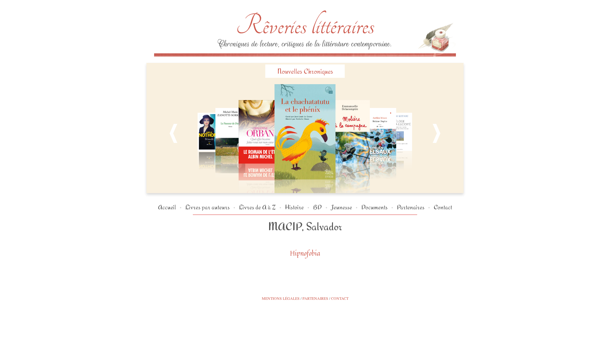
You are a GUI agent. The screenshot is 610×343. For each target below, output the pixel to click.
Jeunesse (341, 207)
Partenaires (410, 207)
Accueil (167, 207)
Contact (443, 207)
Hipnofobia (305, 253)
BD (317, 207)
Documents (374, 207)
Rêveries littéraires (305, 25)
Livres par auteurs (207, 207)
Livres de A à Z (257, 207)
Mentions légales (281, 298)
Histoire (294, 207)
